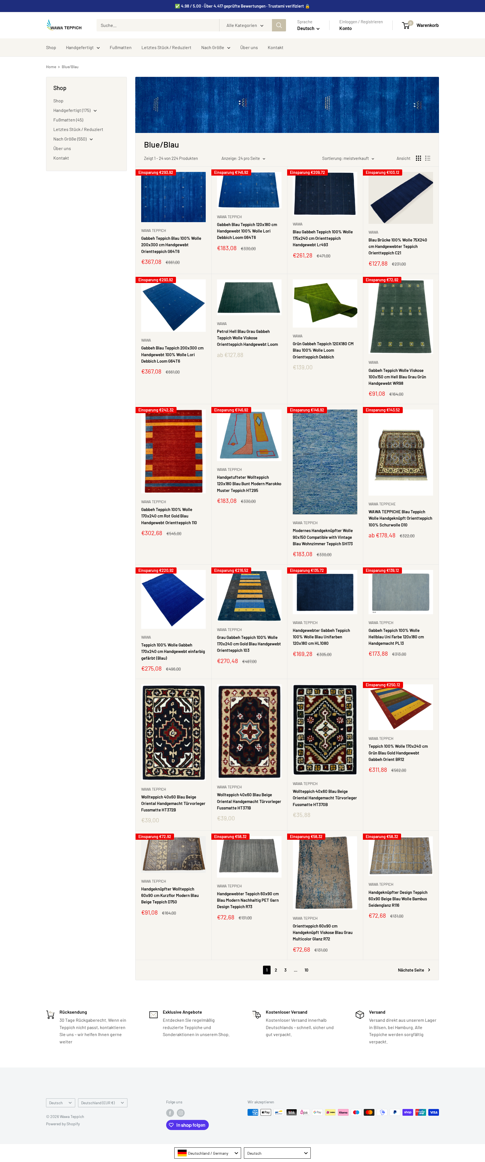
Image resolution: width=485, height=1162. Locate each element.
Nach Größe (212, 47)
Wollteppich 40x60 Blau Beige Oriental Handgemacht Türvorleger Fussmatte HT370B (325, 798)
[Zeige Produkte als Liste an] (427, 158)
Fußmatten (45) (68, 119)
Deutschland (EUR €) (98, 1102)
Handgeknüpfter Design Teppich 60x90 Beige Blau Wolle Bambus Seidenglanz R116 (398, 899)
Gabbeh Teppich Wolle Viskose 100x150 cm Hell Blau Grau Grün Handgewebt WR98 (397, 377)
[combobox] (207, 1153)
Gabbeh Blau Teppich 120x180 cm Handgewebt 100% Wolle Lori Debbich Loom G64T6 (247, 231)
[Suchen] (279, 25)
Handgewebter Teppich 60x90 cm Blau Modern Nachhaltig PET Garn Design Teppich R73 (248, 900)
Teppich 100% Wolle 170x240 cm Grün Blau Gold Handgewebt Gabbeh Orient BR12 (398, 753)
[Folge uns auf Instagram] (181, 1113)
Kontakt (275, 47)
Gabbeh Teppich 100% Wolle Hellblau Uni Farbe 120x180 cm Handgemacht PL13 (396, 637)
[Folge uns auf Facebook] (170, 1113)
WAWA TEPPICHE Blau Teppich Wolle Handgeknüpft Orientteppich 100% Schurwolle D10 (400, 518)
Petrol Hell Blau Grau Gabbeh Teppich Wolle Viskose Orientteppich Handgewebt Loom (247, 338)
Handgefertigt (80, 47)
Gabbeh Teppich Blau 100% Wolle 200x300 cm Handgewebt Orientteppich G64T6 (171, 245)
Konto (345, 28)
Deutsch (56, 1102)
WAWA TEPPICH (153, 230)
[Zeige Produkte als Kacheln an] (418, 158)
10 (306, 969)
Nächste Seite (411, 969)
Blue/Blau (70, 66)
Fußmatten (121, 47)
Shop (51, 47)
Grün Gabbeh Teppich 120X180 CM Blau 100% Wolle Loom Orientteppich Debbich (323, 350)
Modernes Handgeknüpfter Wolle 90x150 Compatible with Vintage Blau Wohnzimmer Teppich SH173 (323, 537)
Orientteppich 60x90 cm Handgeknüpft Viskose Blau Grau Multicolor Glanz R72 (323, 932)
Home (51, 66)
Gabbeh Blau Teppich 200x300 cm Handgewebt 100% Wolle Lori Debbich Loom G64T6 (172, 354)
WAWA (298, 224)
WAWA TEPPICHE (382, 504)
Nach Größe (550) (70, 138)
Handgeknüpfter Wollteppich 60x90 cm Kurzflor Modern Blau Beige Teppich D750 (170, 895)
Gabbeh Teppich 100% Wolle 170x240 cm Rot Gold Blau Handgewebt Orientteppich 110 (169, 516)
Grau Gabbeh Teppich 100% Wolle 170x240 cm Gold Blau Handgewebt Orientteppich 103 (249, 644)
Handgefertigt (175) (72, 110)
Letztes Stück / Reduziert (166, 47)
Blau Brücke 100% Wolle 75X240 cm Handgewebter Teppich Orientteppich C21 (398, 246)
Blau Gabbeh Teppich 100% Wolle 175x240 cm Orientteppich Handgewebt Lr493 (323, 238)
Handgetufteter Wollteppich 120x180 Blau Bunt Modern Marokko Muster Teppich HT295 (249, 484)
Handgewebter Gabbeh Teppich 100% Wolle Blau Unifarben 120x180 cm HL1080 (321, 637)
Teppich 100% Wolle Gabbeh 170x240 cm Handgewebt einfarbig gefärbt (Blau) (173, 651)
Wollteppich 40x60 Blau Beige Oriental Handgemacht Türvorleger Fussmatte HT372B (173, 803)
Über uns (249, 47)
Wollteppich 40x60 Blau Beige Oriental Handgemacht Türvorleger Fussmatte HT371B (249, 801)
